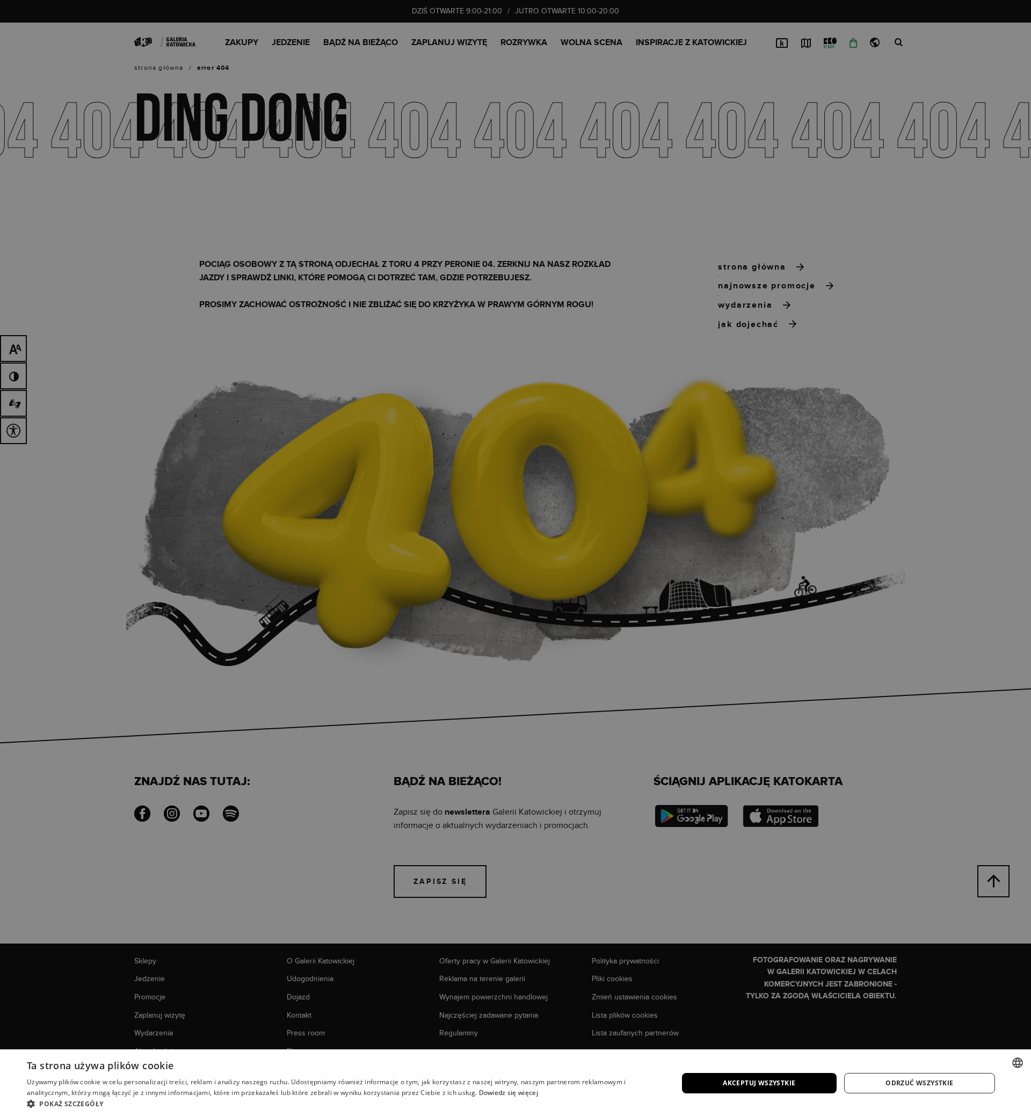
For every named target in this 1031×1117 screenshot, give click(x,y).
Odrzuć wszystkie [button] (919, 1082)
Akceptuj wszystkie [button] (759, 1082)
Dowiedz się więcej (508, 1092)
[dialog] (515, 558)
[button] (343, 1103)
